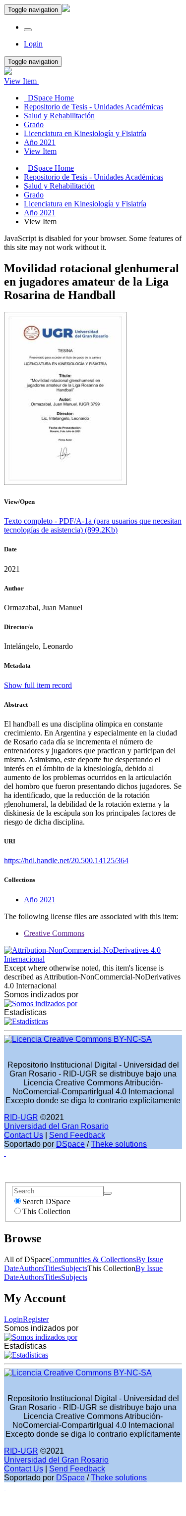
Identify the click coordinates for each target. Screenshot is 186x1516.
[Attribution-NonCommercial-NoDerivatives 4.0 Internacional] (93, 959)
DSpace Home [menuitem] (49, 98)
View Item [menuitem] (40, 151)
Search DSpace (46, 1201)
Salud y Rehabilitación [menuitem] (59, 115)
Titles (52, 1268)
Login (13, 1319)
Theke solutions (119, 1144)
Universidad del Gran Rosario (56, 1126)
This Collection (46, 1211)
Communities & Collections (92, 1259)
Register (36, 1319)
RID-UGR (21, 1117)
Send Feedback (77, 1135)
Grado (34, 195)
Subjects (74, 1268)
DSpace (70, 1144)
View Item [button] (21, 81)
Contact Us (23, 1135)
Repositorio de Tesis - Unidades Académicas (93, 177)
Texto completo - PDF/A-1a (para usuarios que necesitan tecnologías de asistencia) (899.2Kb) (93, 525)
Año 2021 (40, 212)
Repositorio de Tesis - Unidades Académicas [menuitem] (93, 106)
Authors (31, 1268)
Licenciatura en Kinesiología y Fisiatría (85, 203)
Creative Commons (54, 933)
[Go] (108, 1193)
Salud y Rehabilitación (59, 186)
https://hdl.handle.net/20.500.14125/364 (66, 860)
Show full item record (38, 685)
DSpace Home (51, 168)
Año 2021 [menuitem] (40, 142)
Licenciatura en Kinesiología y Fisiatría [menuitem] (85, 133)
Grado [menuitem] (34, 124)
